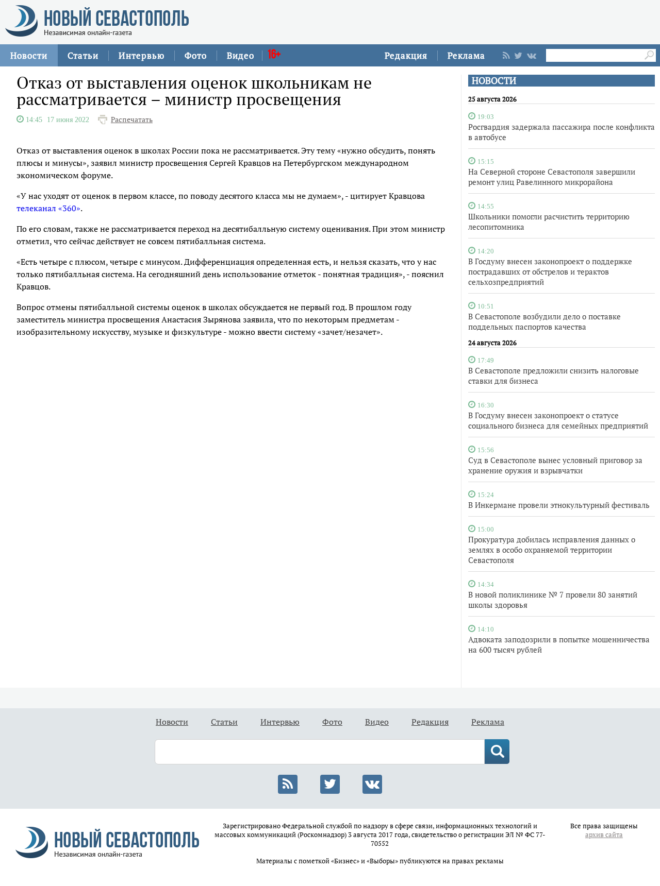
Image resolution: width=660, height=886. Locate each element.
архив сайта (604, 834)
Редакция (406, 55)
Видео (240, 55)
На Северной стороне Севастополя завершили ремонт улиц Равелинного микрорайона (551, 176)
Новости (28, 55)
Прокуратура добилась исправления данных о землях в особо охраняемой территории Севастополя (551, 549)
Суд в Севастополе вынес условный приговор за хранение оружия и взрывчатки (555, 465)
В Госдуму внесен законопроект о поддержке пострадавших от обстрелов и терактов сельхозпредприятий (550, 271)
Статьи (83, 55)
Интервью (141, 55)
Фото (196, 55)
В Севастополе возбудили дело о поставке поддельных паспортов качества (544, 321)
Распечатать (132, 119)
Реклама (466, 55)
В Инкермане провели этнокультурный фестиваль (559, 505)
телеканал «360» (48, 208)
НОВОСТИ (494, 81)
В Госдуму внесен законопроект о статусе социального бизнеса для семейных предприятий (558, 420)
